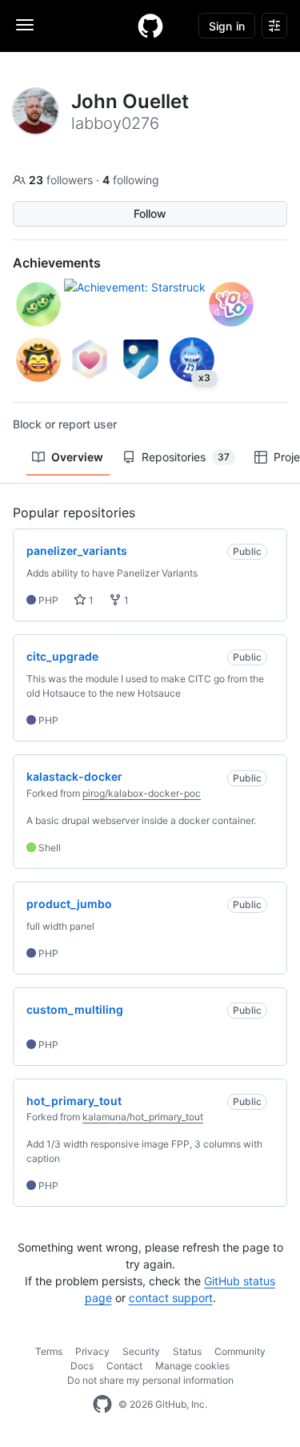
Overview (77, 457)
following (130, 180)
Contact (124, 1366)
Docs (82, 1366)
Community (240, 1351)
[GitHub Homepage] (102, 1404)
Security (141, 1351)
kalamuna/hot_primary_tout (142, 1117)
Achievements (57, 263)
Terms (48, 1351)
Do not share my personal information (150, 1380)
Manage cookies (192, 1366)
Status (187, 1351)
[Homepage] (150, 25)
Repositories (186, 457)
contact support (171, 1297)
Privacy (92, 1351)
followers (62, 180)
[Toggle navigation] (25, 25)
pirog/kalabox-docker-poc (141, 793)
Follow (150, 213)
